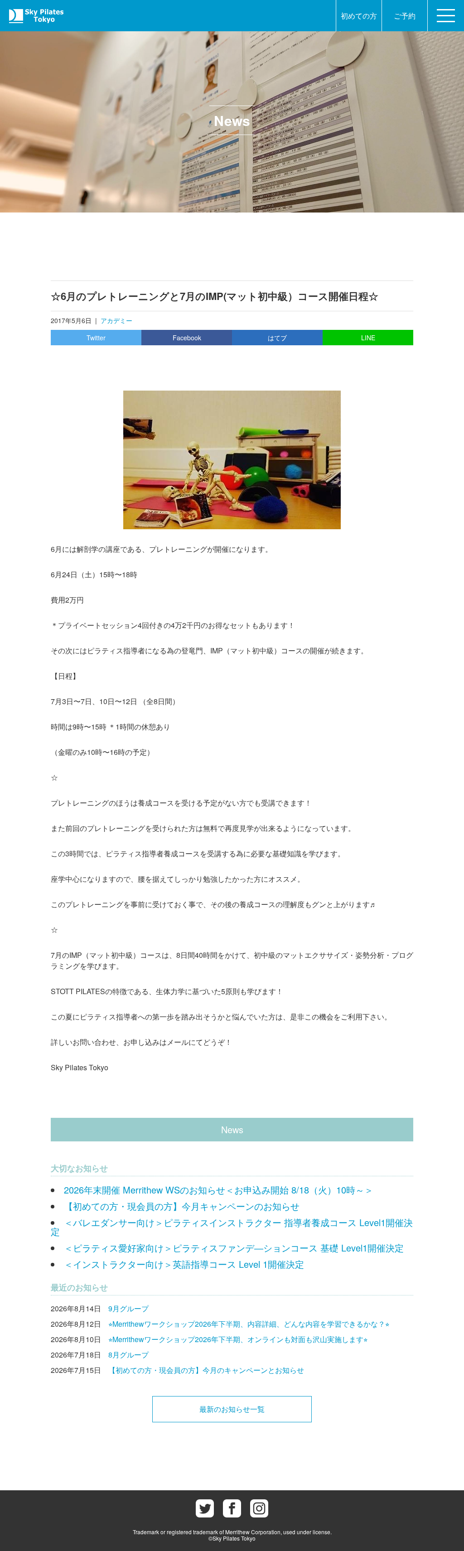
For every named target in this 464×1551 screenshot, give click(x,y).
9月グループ (128, 1308)
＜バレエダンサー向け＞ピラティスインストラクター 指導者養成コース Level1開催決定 (232, 1227)
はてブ (277, 337)
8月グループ (128, 1354)
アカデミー (116, 320)
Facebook (187, 337)
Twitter (96, 337)
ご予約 (405, 15)
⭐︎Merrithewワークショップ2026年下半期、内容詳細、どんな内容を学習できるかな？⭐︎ (248, 1324)
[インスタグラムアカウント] (259, 1508)
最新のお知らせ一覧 (232, 1409)
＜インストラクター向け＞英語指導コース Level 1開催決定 (184, 1264)
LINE (368, 337)
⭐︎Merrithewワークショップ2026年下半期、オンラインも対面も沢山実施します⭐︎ (237, 1339)
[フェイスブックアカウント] (232, 1508)
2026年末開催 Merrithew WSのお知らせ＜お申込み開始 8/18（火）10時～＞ (218, 1189)
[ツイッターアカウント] (205, 1508)
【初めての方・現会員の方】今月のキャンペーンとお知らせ (206, 1370)
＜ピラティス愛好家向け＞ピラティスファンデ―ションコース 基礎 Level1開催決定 (234, 1247)
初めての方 (359, 15)
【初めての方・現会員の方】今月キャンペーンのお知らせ (182, 1206)
